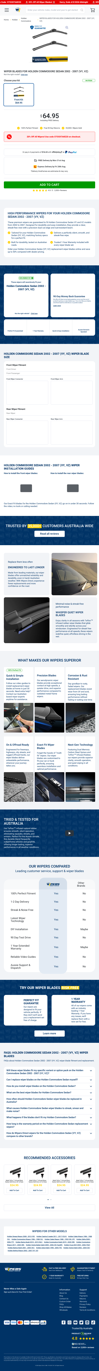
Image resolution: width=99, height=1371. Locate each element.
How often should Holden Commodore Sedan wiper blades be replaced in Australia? (44, 1101)
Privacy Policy (85, 1304)
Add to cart (49, 185)
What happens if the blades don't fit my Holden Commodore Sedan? (41, 1117)
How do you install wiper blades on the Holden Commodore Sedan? (41, 1086)
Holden (15, 20)
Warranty (83, 1301)
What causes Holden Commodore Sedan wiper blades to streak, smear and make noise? (44, 1110)
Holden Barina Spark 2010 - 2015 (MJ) (29, 1242)
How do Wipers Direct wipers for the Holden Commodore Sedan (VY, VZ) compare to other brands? (43, 1135)
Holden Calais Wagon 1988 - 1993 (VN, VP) (60, 1239)
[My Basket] (92, 10)
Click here (24, 75)
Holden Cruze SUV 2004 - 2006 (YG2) (77, 1245)
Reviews (83, 1307)
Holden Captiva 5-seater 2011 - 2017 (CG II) (51, 1236)
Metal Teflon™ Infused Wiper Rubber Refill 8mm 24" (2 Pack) (38, 1181)
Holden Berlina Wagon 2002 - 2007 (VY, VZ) (23, 1250)
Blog (61, 1296)
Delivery (83, 1293)
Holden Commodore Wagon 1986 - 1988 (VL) (27, 1239)
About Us (63, 1293)
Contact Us (63, 1298)
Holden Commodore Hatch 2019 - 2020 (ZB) (59, 1242)
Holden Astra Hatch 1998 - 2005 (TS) (49, 1248)
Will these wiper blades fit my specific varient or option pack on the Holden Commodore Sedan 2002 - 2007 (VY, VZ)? (44, 1072)
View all (49, 1208)
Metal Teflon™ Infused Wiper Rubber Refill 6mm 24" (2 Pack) (85, 1181)
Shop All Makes (65, 1307)
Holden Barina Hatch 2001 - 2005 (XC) (21, 1248)
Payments (84, 1296)
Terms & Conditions (87, 1310)
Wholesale (63, 1310)
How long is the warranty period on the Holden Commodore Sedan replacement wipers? (47, 1125)
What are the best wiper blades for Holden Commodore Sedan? (38, 1092)
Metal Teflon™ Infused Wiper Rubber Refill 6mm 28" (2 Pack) (61, 1181)
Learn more (57, 306)
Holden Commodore (26, 19)
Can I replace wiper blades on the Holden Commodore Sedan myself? (42, 1079)
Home (6, 20)
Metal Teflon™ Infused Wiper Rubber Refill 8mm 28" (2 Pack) (14, 1181)
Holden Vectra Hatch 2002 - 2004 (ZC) (76, 1248)
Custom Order (65, 1301)
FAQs (61, 1304)
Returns (83, 1298)
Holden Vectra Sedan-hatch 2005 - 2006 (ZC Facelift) (44, 1245)
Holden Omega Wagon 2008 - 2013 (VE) (21, 1236)
